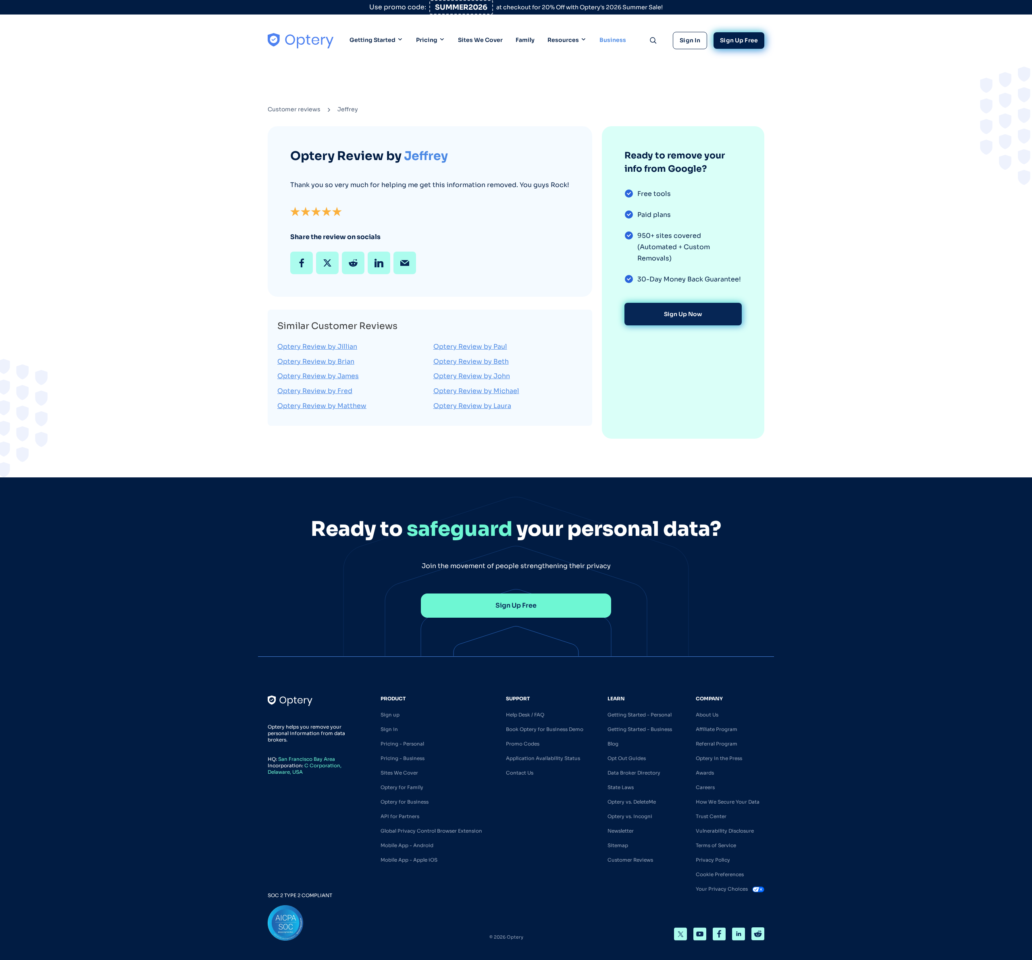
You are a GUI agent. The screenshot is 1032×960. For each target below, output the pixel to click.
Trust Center (711, 816)
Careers (705, 787)
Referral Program (716, 744)
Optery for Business (405, 802)
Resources (563, 40)
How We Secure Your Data (727, 802)
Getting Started (372, 40)
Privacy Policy (713, 860)
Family (525, 40)
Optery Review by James (318, 376)
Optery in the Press (719, 758)
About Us (707, 715)
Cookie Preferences (720, 874)
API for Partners (400, 816)
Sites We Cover (480, 40)
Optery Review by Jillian (317, 346)
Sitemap (618, 845)
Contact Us (519, 773)
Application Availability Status (543, 758)
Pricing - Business (402, 758)
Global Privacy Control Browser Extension (431, 831)
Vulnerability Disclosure (725, 831)
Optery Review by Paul (470, 346)
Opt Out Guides (627, 758)
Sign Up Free (739, 40)
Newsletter (621, 831)
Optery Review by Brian (315, 361)
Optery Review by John (471, 376)
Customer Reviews (630, 860)
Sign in (389, 729)
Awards (705, 773)
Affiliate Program (716, 729)
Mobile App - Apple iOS (409, 860)
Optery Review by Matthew (321, 406)
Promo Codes (522, 744)
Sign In (690, 40)
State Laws (621, 787)
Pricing (426, 40)
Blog (613, 744)
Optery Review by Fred (314, 391)
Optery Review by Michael (476, 391)
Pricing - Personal (402, 744)
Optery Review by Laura (472, 406)
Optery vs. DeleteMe (632, 802)
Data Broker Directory (634, 773)
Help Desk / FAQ (525, 715)
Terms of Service (716, 845)
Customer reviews (294, 109)
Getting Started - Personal (640, 715)
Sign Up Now (683, 314)
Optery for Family (402, 787)
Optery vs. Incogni (630, 816)
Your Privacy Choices (722, 889)
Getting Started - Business (640, 729)
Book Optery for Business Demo (544, 729)
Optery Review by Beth (471, 361)
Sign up (390, 715)
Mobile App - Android (407, 845)
